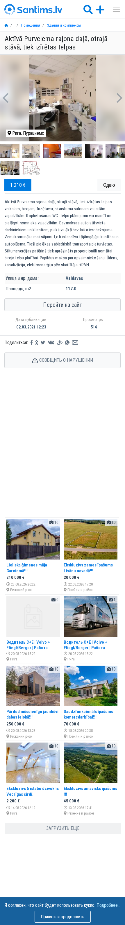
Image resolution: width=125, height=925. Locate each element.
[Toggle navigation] (114, 9)
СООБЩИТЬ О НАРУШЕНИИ (65, 360)
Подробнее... (108, 905)
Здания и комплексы (63, 25)
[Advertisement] (62, 449)
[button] (5, 98)
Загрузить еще (62, 828)
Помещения (30, 25)
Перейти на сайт (62, 304)
